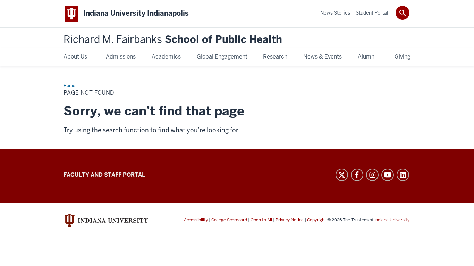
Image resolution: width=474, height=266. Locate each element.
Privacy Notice (290, 220)
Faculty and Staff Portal (104, 174)
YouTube (387, 175)
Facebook (357, 175)
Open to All (261, 220)
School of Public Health (173, 39)
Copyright (316, 220)
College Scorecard (229, 220)
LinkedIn (403, 175)
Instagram (372, 175)
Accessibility (196, 220)
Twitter (342, 175)
